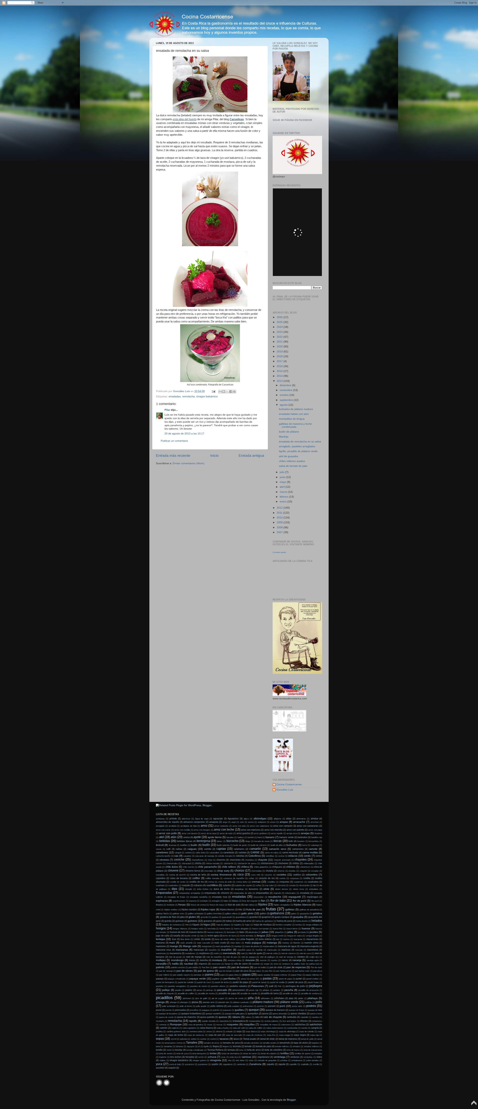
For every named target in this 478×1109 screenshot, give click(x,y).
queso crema (316, 1013)
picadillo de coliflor (186, 993)
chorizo (239, 870)
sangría (315, 1028)
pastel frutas (313, 982)
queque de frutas (296, 1010)
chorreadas (256, 871)
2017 (280, 361)
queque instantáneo (191, 1013)
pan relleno (164, 975)
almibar (314, 818)
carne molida (310, 852)
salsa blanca (206, 1028)
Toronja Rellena (215, 1050)
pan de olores (184, 970)
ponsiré (272, 1006)
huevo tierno (292, 928)
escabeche (274, 896)
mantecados (268, 946)
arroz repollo (277, 833)
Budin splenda (223, 845)
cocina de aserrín (177, 875)
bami (259, 837)
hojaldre (237, 925)
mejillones (204, 953)
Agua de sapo (202, 819)
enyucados (259, 897)
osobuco (286, 964)
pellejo (166, 990)
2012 (280, 507)
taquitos (315, 1043)
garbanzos (277, 913)
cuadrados (173, 885)
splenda (183, 1039)
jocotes (314, 932)
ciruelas (292, 871)
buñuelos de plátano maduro (296, 409)
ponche (260, 1006)
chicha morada (212, 863)
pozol (159, 1010)
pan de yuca (242, 971)
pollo (319, 1002)
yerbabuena (296, 1060)
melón (216, 953)
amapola (213, 822)
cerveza (164, 859)
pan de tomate (225, 971)
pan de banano (240, 967)
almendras (301, 819)
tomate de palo (263, 1046)
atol (161, 837)
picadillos (164, 997)
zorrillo (316, 1064)
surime (203, 1039)
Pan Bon (205, 967)
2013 (280, 381)
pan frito (268, 971)
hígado (195, 924)
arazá (272, 822)
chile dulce (171, 866)
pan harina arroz (283, 971)
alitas (288, 818)
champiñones (198, 860)
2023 (280, 332)
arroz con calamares (259, 826)
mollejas (161, 960)
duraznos (253, 889)
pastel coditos (312, 979)
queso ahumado (279, 1013)
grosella (204, 917)
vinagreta (215, 1060)
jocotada (302, 932)
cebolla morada (225, 856)
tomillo (159, 1050)
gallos (263, 913)
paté (271, 986)
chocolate (208, 871)
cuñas (258, 885)
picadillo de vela (290, 993)
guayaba (298, 917)
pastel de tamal (259, 982)
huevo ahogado (241, 928)
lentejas (160, 939)
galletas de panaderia (309, 909)
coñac (251, 878)
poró (282, 1006)
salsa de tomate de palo (293, 466)
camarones (298, 849)
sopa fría (271, 1035)
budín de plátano (289, 431)
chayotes (301, 859)
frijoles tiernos (227, 909)
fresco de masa (217, 905)
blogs (247, 841)
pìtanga (173, 1002)
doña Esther (203, 889)
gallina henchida (214, 913)
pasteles (160, 986)
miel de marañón (214, 957)
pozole (168, 1010)
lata (202, 936)
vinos (251, 1060)
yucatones (203, 1064)
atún (173, 837)
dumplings (239, 889)
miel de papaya (248, 957)
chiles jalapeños (261, 867)
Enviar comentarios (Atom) (188, 463)
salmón (163, 1028)
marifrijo (259, 950)
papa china (233, 975)
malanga (272, 942)
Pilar (167, 409)
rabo (257, 1017)
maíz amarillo (186, 943)
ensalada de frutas (176, 897)
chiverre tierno (192, 871)
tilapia (216, 1046)
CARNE (255, 852)
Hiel (187, 925)
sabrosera (286, 1024)
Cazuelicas (237, 119)
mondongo (177, 960)
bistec (219, 841)
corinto (282, 878)
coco (240, 874)
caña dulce (200, 852)
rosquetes (232, 1024)
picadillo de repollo (248, 993)
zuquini (172, 1068)
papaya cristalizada (176, 979)
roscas (219, 1024)
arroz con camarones (308, 826)
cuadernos (298, 882)
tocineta (237, 1046)
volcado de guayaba (266, 1060)
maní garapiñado (223, 946)
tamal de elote (267, 1039)
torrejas (231, 1050)
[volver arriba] (474, 1104)
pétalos (266, 990)
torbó (169, 1050)
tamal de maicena (288, 1039)
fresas (182, 904)
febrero (284, 496)
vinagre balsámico (207, 396)
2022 (280, 336)
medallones (190, 953)
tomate (248, 1046)
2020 (280, 346)
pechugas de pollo (295, 986)
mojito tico (314, 957)
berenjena (203, 841)
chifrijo (295, 863)
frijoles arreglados (282, 905)
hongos (161, 928)
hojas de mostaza (263, 924)
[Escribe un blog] (224, 391)
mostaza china (234, 960)
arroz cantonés (221, 826)
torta (241, 1050)
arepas (284, 822)
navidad (188, 963)
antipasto (262, 822)
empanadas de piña (242, 893)
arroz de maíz (226, 833)
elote (266, 889)
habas (229, 921)
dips (174, 888)
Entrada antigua (251, 456)
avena (186, 837)
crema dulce (242, 882)
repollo (193, 1021)
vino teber (240, 1060)
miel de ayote (255, 953)
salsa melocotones (274, 1028)
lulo (277, 939)
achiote (173, 818)
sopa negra (300, 1035)
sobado (229, 1031)
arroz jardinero (260, 833)
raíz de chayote (272, 1017)
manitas (237, 946)
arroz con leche (224, 829)
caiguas (192, 849)
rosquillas (249, 1024)
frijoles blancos (302, 904)
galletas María (162, 913)
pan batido (193, 967)
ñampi (227, 964)
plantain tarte (208, 1002)
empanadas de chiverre (216, 893)
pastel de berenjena (165, 982)
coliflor (196, 878)
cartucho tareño (163, 856)
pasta (243, 979)
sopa (239, 1031)
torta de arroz (254, 1050)
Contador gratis (279, 552)
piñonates (265, 998)
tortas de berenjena (230, 1053)
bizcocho (232, 841)
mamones (161, 946)
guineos (192, 920)
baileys (241, 837)
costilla (306, 878)
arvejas (305, 833)
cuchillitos (212, 885)
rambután (292, 1017)
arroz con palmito (295, 830)
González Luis (284, 789)
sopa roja (314, 1035)
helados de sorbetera (171, 925)
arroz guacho (243, 833)
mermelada (229, 953)
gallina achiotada (195, 913)
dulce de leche (222, 889)
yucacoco (189, 1064)
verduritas (308, 1057)
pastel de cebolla (185, 982)
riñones (304, 1021)
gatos (293, 913)
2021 (280, 341)
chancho (220, 860)
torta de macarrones (313, 1050)
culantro (227, 885)
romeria (162, 1024)
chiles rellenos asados (292, 461)
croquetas (284, 882)
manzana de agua (287, 946)
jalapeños (279, 932)
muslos (274, 960)
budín (206, 844)
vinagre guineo (199, 1060)
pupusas (227, 1010)
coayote (303, 871)
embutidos (313, 889)
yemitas (283, 1060)
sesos (209, 1031)
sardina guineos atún (176, 1031)
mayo (283, 482)
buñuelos (291, 845)
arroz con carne (163, 830)
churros (281, 871)
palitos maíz (299, 964)
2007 (280, 532)
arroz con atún (239, 826)
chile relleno (229, 866)
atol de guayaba (288, 456)
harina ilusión (302, 921)
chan (210, 860)
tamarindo (285, 1043)
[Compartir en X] (227, 391)
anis (242, 822)
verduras (294, 1057)
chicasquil (186, 863)
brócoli (160, 845)
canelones (162, 852)
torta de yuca (182, 1053)
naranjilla (161, 963)
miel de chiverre (288, 953)
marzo (284, 491)
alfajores (277, 819)
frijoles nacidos (189, 909)
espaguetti (294, 896)
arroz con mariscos (250, 830)
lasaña (176, 935)
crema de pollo (225, 882)
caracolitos (214, 852)
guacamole (227, 917)
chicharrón (228, 863)
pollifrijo (308, 1002)
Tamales (191, 1042)
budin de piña (277, 845)
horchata (211, 928)
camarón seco (277, 849)
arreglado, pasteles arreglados (297, 446)
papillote (215, 979)
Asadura (318, 833)
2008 (280, 527)
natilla (175, 963)
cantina (188, 852)
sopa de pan (214, 1035)
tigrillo (206, 1046)
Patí (279, 986)
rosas (209, 1024)
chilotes (290, 866)
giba (182, 917)
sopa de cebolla (306, 1031)
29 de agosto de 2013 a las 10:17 (184, 433)
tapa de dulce (301, 1043)
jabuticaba (253, 932)
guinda (168, 921)
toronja (178, 1050)
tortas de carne (250, 1053)
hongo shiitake (312, 925)
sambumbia (292, 1028)
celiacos (292, 855)
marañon (213, 950)
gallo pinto (247, 913)
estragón (216, 901)
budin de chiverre (259, 845)
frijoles (262, 904)
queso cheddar (298, 1013)
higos (207, 924)
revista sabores (271, 1021)
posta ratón (297, 1006)
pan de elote (276, 967)
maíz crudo (220, 942)
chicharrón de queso (247, 863)
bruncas (172, 845)
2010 (280, 517)
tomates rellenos (311, 1046)
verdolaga (279, 1057)
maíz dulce (235, 943)
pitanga (160, 1002)
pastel (299, 978)
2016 (280, 366)
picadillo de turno (270, 993)
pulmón (216, 1010)
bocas (278, 841)
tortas (213, 1053)
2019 (280, 351)
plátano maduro (263, 1002)
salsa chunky (223, 1028)
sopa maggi (284, 1035)
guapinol (266, 917)
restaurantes (254, 1021)
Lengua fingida (312, 936)
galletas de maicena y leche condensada (295, 425)
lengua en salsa (294, 936)
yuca (159, 1064)
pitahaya (313, 998)
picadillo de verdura (310, 993)
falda (226, 901)
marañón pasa (244, 950)
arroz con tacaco (189, 833)
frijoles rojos (208, 909)
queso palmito (207, 1017)
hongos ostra (197, 928)
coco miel (255, 875)
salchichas (300, 1024)
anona (251, 822)
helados (316, 920)
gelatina (317, 913)
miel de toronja (286, 957)
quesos (223, 1017)
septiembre (287, 400)
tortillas (284, 1053)
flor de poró (299, 900)
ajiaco (246, 819)
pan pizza (317, 971)
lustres (286, 939)
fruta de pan (253, 909)
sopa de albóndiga (287, 1031)
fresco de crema (198, 905)
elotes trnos (298, 889)
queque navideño (213, 1013)
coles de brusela (179, 878)
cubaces (198, 885)
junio (283, 477)
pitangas (184, 1002)
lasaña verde (190, 936)
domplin (188, 889)
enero (283, 501)
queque (254, 1009)
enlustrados (290, 893)
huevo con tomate (260, 928)
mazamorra (175, 953)
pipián (300, 998)
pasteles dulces (218, 986)
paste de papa (285, 979)
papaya (160, 978)
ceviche (179, 859)
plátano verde (289, 1002)
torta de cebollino (274, 1050)
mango (174, 946)
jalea (290, 932)
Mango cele (190, 946)
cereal (319, 856)
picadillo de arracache (308, 990)
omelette (256, 964)
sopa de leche (175, 1035)
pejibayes (315, 985)
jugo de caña (162, 935)
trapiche (162, 1057)
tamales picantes (251, 1043)
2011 (280, 512)
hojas (247, 925)
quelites (239, 1010)
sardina (159, 1031)
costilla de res (196, 882)
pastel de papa (240, 982)
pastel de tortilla (277, 982)
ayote (197, 837)
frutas (271, 909)
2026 (280, 317)
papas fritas (296, 975)
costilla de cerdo (177, 882)
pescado (222, 990)
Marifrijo (283, 436)
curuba (292, 885)
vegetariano (263, 1057)
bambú (251, 837)
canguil (178, 852)
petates (276, 990)
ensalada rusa (219, 897)
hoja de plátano (223, 925)
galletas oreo (178, 913)
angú (233, 822)
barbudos (302, 837)
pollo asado (201, 1006)
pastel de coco (204, 982)
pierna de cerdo (236, 998)
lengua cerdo (277, 936)
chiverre (173, 870)
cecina (281, 856)
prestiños (194, 1010)
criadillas (271, 882)
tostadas (318, 1053)
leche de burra (229, 936)
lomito (208, 939)
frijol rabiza (249, 905)
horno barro (224, 928)
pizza (195, 1002)
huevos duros (196, 932)
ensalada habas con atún (294, 414)
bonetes (301, 841)
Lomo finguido (247, 939)
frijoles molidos (171, 909)
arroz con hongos (202, 830)
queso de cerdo (166, 1017)
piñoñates (279, 998)
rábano (236, 1017)
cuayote (186, 885)
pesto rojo (253, 990)
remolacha (188, 396)
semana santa (196, 1031)
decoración (304, 885)
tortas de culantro (269, 1053)
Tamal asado (249, 1039)
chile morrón (188, 867)
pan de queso (206, 970)
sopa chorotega (268, 1031)
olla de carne (241, 964)
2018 (280, 356)
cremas (256, 881)
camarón (255, 848)
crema (211, 882)
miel (243, 953)
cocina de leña (198, 874)
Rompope (176, 1024)
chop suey (223, 870)
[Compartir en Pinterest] (234, 391)
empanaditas (262, 893)
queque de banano (275, 1010)
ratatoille (304, 1017)
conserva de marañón (234, 878)
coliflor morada (212, 878)
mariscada (272, 950)
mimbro (301, 957)
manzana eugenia (309, 946)
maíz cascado (203, 943)
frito (240, 909)
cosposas (294, 878)
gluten (192, 917)
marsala (298, 950)
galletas (289, 909)
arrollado (172, 826)
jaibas (265, 932)
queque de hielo (315, 1010)
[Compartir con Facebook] (231, 391)
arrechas (315, 822)
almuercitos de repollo (167, 822)
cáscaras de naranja (204, 856)
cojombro (160, 878)
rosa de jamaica (195, 1024)
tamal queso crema (173, 1043)
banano (270, 837)
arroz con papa (315, 830)
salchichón (316, 1024)
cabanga (315, 845)
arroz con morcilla (273, 830)
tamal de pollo (307, 1039)
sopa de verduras (254, 1035)
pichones (187, 998)
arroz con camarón (283, 826)
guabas (215, 917)
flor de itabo (278, 900)
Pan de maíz (316, 967)
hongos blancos (180, 928)
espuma (192, 901)
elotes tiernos (281, 889)
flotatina (159, 905)
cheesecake (172, 863)
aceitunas (160, 819)
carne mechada (290, 852)
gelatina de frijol (168, 917)
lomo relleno (265, 939)
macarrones (312, 939)
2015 (280, 371)
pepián (178, 990)
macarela (298, 939)
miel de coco (305, 953)
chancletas (235, 860)
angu (225, 822)
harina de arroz (244, 921)
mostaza (217, 960)
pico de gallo (201, 998)
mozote (263, 960)
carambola (228, 852)
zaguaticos (228, 1064)
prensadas (180, 1010)
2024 (280, 327)
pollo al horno (186, 1006)
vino (230, 1060)
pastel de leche (222, 982)
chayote (262, 859)
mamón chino (311, 942)
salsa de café (239, 1028)
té (199, 1046)
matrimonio (161, 953)
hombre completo (283, 925)
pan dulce (256, 971)
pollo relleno (216, 1006)
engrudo (277, 893)
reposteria (224, 1021)
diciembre (286, 385)
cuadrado (160, 885)
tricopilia (190, 1057)
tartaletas (168, 1046)
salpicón (175, 1028)
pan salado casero (181, 975)
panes (209, 974)
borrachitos (313, 841)
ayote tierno (215, 837)
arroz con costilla (182, 830)
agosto (284, 404)
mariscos (286, 950)
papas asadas (263, 975)
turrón (201, 1057)
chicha (198, 863)
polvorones (248, 1006)
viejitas (162, 1060)
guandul (253, 917)
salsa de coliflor (256, 1028)
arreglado (160, 826)
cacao (159, 849)
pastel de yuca (295, 982)
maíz (172, 942)
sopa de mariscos (195, 1035)
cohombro (312, 874)
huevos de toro (177, 932)
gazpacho (304, 913)
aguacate (218, 818)
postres (311, 1005)
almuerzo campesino (194, 822)
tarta (158, 1046)
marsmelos (312, 950)
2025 (280, 322)
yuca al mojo (175, 1064)
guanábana (241, 917)
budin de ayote (240, 845)
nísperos (202, 964)
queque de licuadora (168, 1013)
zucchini (160, 1068)
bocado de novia (262, 841)
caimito (207, 849)
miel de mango (194, 957)
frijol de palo (234, 904)
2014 (280, 376)
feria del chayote (249, 901)
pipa (291, 998)
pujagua (205, 1010)
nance (285, 960)
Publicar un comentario (174, 440)
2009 (280, 522)
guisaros (208, 921)
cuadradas (313, 882)
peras (199, 990)
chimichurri (305, 867)
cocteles (281, 874)
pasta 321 (254, 979)
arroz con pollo (168, 833)
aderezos (186, 819)
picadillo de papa (227, 993)
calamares (239, 849)
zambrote (241, 1064)
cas (176, 855)
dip (314, 885)
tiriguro (226, 1046)
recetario (160, 1021)
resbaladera (238, 1021)
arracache (299, 822)
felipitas (235, 901)
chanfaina (249, 860)
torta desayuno (199, 1053)
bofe (290, 841)
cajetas (221, 848)
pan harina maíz (302, 971)
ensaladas (175, 396)
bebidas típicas (184, 841)
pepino (188, 990)
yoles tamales (312, 1060)
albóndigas (260, 818)
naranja (296, 960)
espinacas (162, 900)
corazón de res (267, 878)
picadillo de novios (206, 993)
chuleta (269, 871)
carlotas (242, 852)
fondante (171, 905)
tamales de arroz (211, 1043)
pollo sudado (233, 1006)
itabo (241, 932)
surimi (213, 1039)
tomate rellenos (282, 1046)
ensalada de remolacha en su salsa (300, 441)
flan (263, 900)
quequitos (253, 1013)
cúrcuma (281, 885)
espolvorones (179, 901)
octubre (284, 395)
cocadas (315, 871)
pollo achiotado (169, 1006)
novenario (216, 964)
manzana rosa (163, 950)
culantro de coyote (243, 885)
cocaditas (160, 875)
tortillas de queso (302, 1053)
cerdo (307, 855)
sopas (160, 1038)
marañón (226, 949)
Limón (197, 939)
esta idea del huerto (184, 119)
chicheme (283, 863)
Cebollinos (255, 855)
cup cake (269, 885)
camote (313, 849)
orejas (266, 964)
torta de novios (166, 1053)
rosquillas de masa (268, 1024)
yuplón (215, 1064)
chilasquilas (308, 863)
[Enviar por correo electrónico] (220, 391)
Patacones (257, 986)
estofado (204, 901)
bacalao (230, 837)
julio (282, 472)
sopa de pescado (234, 1035)
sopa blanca (251, 1031)
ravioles (315, 1017)
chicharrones (267, 863)
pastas (267, 978)
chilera (245, 866)
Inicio (214, 456)
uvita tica (233, 1057)
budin (194, 845)
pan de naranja (166, 971)
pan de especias (296, 967)
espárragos (312, 897)
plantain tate (223, 1002)
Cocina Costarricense (289, 784)
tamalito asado (269, 1043)
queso (265, 1013)
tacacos (224, 1038)
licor (174, 939)
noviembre (286, 390)
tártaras (179, 1046)
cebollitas (270, 856)
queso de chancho (186, 1017)
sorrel (173, 1039)
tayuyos (190, 1046)
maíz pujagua (253, 942)
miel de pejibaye (267, 957)
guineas (180, 921)
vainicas (246, 1057)
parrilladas (230, 978)
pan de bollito (260, 967)
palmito (160, 967)
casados (187, 856)
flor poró (315, 901)
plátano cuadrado (241, 1002)
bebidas (164, 841)
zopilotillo (305, 1064)
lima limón (185, 939)
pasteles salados (238, 986)
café (168, 849)
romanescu (317, 1021)
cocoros (268, 875)
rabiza (248, 1017)
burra (304, 845)
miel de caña (271, 953)
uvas (223, 1057)
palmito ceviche (178, 967)
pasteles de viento (198, 986)
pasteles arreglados (177, 986)
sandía (304, 1028)
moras (192, 960)
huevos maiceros (215, 932)
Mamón (296, 943)
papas (246, 974)
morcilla (204, 960)
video (319, 1057)
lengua (261, 935)
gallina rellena (231, 913)
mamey (285, 943)
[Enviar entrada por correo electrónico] (213, 391)
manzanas (182, 949)
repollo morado (208, 1021)
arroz (204, 825)
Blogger (291, 1099)
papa (222, 975)
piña (251, 998)
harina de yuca (284, 921)
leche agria (213, 935)
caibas (179, 849)
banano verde (286, 837)
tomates (296, 1046)
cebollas (240, 856)
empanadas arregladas (189, 893)
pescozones (238, 990)
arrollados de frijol (188, 826)
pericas (209, 990)
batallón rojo (316, 837)
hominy (298, 925)
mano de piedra (252, 946)
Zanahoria (255, 1064)
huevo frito (278, 928)
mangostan (207, 946)
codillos (297, 874)
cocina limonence (221, 874)
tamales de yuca (231, 1043)
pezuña (288, 990)
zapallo (270, 1064)
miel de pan (231, 957)
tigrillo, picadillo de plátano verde (298, 451)
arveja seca (291, 833)
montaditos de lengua (292, 418)
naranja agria (313, 960)
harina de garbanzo (264, 921)
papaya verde (197, 978)
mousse (250, 960)
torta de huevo (293, 1050)
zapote (281, 1064)
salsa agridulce (189, 1028)
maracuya (199, 950)
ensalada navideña (198, 897)
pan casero (219, 967)
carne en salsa (271, 852)
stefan (193, 1039)
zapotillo (293, 1064)
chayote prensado (282, 860)
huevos (306, 928)
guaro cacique (282, 917)
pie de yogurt (218, 998)
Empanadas (164, 892)
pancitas (197, 975)
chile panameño (207, 866)
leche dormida (246, 936)
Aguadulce (233, 818)
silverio (219, 1031)
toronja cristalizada (194, 1050)
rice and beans (289, 1021)
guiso (219, 921)
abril (282, 486)
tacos (236, 1039)
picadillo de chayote (165, 993)
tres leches (175, 1057)
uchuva (212, 1057)
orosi (276, 964)
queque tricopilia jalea (234, 1013)
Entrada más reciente (173, 456)
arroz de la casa (208, 833)
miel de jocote (175, 957)
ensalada (305, 893)
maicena (160, 942)
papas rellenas (312, 975)
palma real (314, 964)
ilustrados (231, 932)
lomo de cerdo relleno (225, 939)
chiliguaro (277, 867)
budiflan (183, 845)
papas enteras (280, 975)
